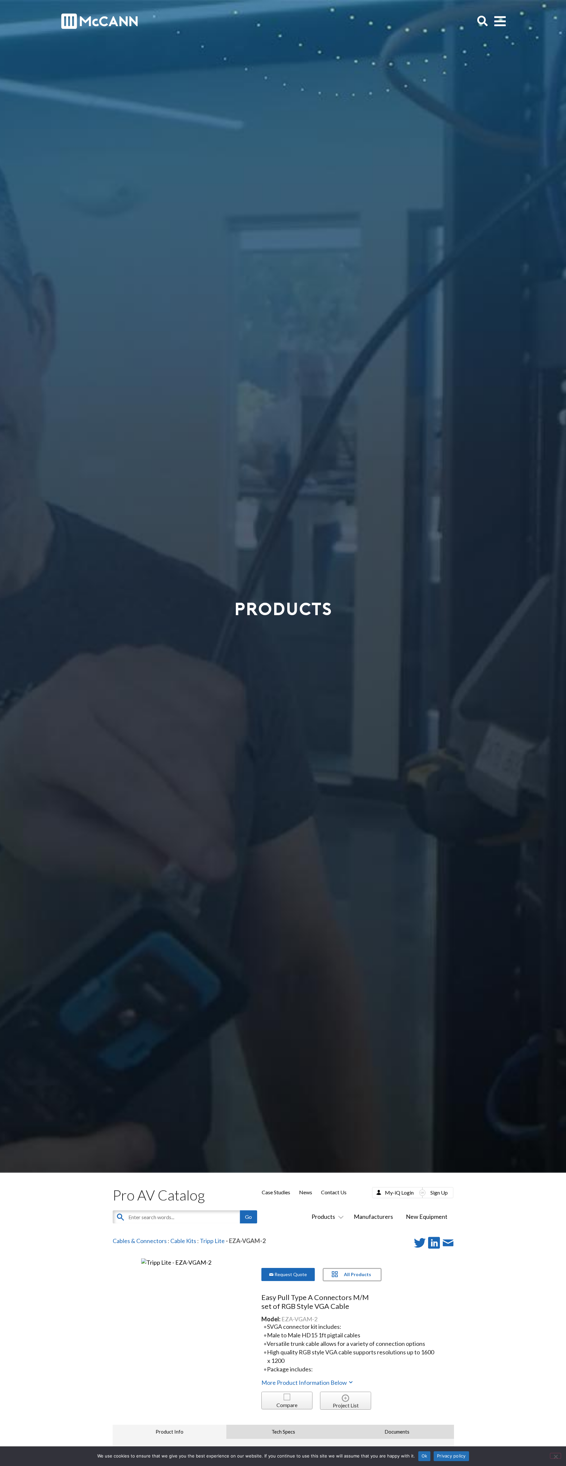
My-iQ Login (399, 1192)
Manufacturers (373, 1216)
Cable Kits (183, 1240)
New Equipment (426, 1216)
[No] (555, 1456)
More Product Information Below (304, 1382)
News (305, 1192)
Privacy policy (451, 1455)
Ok (424, 1455)
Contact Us (334, 1192)
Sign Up (439, 1192)
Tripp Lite (212, 1240)
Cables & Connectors (140, 1240)
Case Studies (276, 1192)
